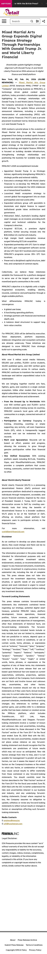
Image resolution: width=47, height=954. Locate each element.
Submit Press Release (14, 945)
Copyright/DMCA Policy (16, 950)
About (12, 940)
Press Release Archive (27, 940)
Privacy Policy (35, 950)
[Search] (32, 21)
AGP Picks (6, 4)
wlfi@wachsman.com (13, 824)
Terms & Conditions (34, 945)
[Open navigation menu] (4, 21)
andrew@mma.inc (12, 820)
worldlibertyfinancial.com (13, 531)
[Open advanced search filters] (37, 21)
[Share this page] (43, 21)
